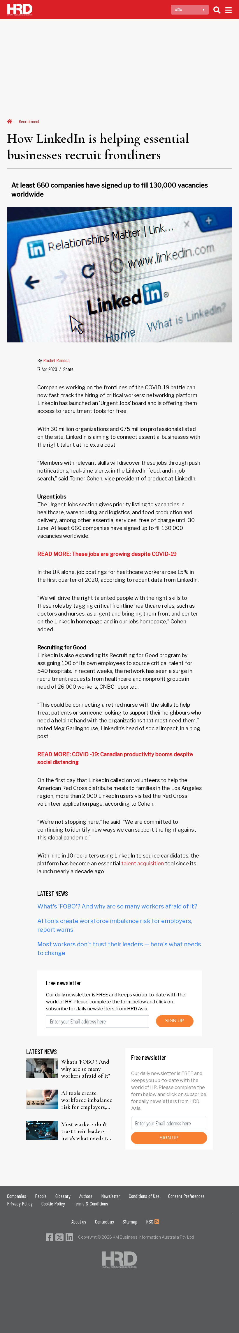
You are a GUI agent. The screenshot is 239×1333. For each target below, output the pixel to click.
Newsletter (110, 1196)
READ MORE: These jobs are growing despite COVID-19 (107, 554)
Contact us (104, 1221)
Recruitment (29, 121)
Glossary (63, 1196)
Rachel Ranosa (56, 360)
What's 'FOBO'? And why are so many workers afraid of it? (117, 906)
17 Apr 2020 (47, 369)
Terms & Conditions (91, 1203)
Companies (16, 1196)
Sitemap (130, 1221)
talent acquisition (142, 863)
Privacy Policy (20, 1203)
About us (78, 1221)
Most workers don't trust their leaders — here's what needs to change (86, 1131)
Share (68, 369)
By (53, 360)
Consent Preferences (186, 1196)
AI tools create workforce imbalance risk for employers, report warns (86, 1100)
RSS (150, 1221)
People (41, 1196)
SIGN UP (174, 1020)
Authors (85, 1196)
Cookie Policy (53, 1203)
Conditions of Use (144, 1196)
